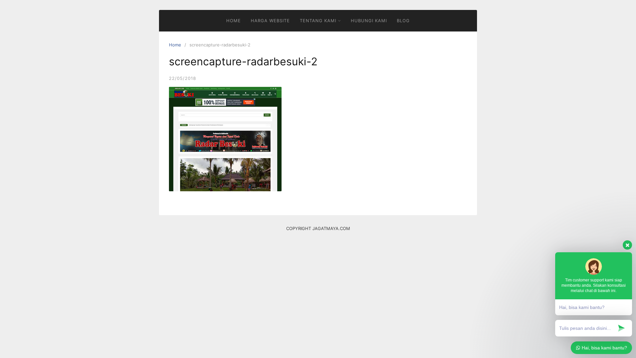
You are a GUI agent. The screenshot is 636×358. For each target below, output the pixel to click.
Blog (403, 20)
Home (233, 20)
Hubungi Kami (369, 20)
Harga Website (270, 20)
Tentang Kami (318, 20)
